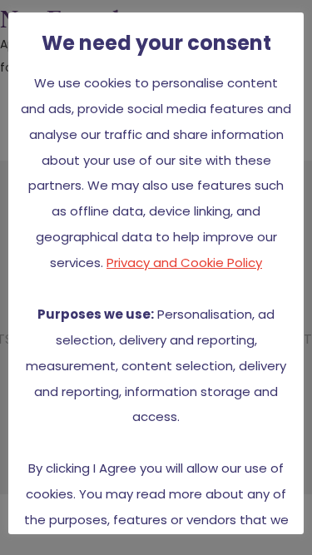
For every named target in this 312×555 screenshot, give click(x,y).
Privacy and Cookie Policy (184, 262)
